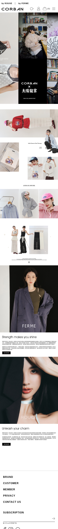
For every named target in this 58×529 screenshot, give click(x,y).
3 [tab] (54, 96)
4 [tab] (54, 99)
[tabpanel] (29, 58)
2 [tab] (54, 93)
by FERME (23, 3)
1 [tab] (54, 89)
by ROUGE (7, 3)
